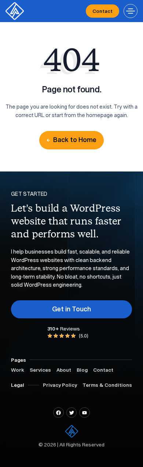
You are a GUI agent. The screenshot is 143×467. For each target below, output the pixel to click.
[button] (131, 11)
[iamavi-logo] (71, 431)
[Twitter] (71, 412)
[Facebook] (58, 412)
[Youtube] (84, 412)
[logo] (15, 11)
